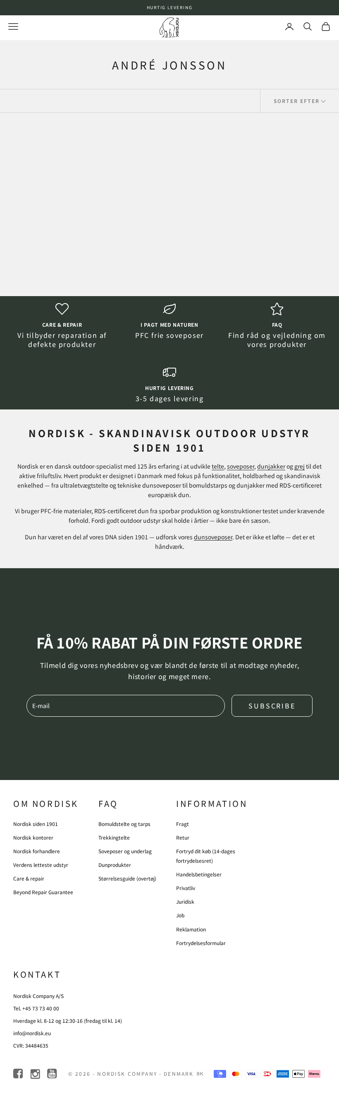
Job (180, 915)
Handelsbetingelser (199, 874)
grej (299, 466)
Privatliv (185, 887)
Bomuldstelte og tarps (124, 823)
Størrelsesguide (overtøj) (127, 878)
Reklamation (191, 929)
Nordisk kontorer (33, 837)
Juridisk (185, 901)
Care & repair (62, 324)
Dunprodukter (114, 864)
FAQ (277, 324)
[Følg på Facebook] (18, 1073)
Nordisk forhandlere (36, 850)
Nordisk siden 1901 (35, 823)
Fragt (182, 823)
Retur (182, 837)
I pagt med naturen (169, 324)
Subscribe (272, 706)
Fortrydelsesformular (201, 942)
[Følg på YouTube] (52, 1073)
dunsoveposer (213, 537)
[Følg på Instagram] (35, 1073)
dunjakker (271, 466)
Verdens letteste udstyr (40, 864)
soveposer (240, 466)
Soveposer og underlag (125, 850)
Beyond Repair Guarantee (43, 891)
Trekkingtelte (114, 837)
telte (218, 466)
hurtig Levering (169, 387)
